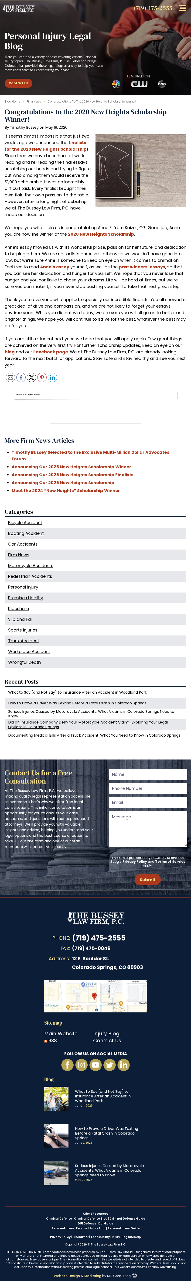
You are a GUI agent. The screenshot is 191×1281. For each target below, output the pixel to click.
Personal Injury (23, 587)
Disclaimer (81, 1237)
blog (10, 352)
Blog (49, 1079)
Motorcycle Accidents (30, 565)
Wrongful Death (24, 662)
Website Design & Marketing (77, 1276)
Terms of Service (170, 861)
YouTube (95, 1065)
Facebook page (50, 352)
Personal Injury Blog (91, 1228)
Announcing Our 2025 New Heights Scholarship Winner (71, 467)
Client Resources (95, 1214)
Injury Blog (106, 1033)
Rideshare (18, 608)
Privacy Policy (135, 861)
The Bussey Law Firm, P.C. (18, 7)
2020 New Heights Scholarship (101, 234)
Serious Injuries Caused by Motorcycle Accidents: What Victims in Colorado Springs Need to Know (91, 714)
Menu (182, 8)
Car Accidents (23, 544)
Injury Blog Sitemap (126, 1237)
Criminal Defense (59, 1219)
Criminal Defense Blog (90, 1219)
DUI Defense (87, 1223)
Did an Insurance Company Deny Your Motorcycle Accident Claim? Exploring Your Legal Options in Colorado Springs (88, 725)
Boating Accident (26, 533)
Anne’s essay (54, 267)
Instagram (81, 1065)
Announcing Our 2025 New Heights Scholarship (63, 483)
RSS (52, 1040)
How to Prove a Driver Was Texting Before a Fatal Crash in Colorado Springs (77, 703)
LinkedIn (123, 1065)
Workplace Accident (29, 651)
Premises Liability (25, 598)
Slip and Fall (20, 619)
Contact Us (18, 83)
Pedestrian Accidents (30, 576)
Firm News (34, 101)
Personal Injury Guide (124, 1228)
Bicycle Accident (25, 522)
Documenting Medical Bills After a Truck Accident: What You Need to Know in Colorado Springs (94, 735)
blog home (12, 101)
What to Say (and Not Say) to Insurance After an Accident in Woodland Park (77, 692)
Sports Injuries (23, 630)
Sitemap (53, 1022)
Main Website (61, 1033)
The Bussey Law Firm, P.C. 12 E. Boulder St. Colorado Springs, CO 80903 (95, 996)
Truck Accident (23, 641)
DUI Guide (105, 1223)
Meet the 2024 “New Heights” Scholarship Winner (66, 490)
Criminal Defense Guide (127, 1219)
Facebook (67, 1065)
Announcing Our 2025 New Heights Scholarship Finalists (72, 475)
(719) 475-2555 (98, 938)
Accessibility (100, 1237)
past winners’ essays (142, 267)
